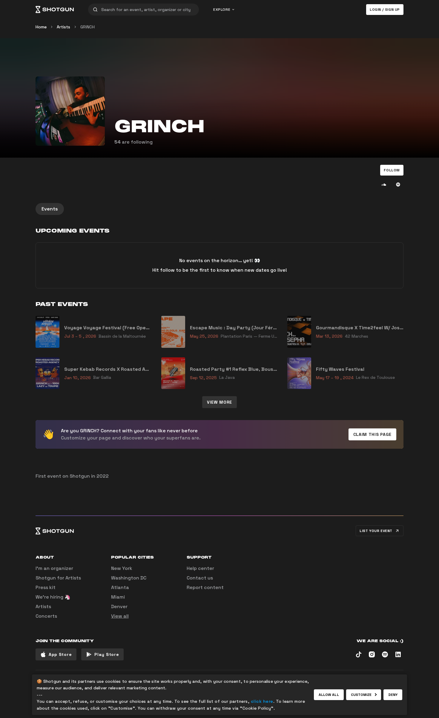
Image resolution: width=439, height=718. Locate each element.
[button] (391, 170)
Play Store (106, 654)
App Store (60, 654)
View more (219, 402)
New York (121, 568)
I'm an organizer (54, 568)
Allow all (329, 694)
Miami (118, 597)
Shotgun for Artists (58, 578)
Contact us (200, 578)
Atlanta (120, 587)
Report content (205, 587)
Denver (119, 606)
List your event (376, 530)
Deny (392, 694)
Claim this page (372, 434)
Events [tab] (50, 209)
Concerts (46, 616)
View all (120, 616)
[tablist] (219, 209)
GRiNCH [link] (87, 27)
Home (41, 27)
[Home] (55, 9)
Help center (200, 568)
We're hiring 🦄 (53, 597)
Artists (63, 27)
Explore (221, 9)
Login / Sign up (385, 9)
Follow (392, 170)
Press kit (46, 587)
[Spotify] (398, 184)
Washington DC (128, 578)
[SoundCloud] (383, 184)
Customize (361, 694)
